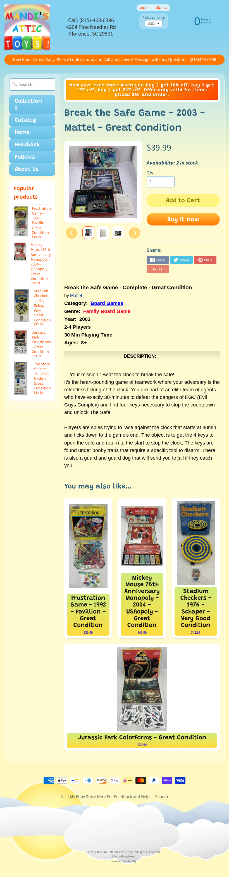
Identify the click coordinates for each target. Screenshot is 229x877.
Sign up (161, 8)
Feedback (27, 145)
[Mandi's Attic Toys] (27, 27)
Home (22, 132)
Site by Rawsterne (123, 856)
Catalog (25, 120)
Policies (25, 157)
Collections (28, 104)
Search (161, 797)
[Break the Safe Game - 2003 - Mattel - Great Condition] (88, 232)
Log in (143, 8)
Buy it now (183, 220)
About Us (27, 169)
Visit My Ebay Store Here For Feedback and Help (105, 797)
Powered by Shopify (123, 861)
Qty (150, 173)
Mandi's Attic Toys (121, 852)
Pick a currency (153, 18)
